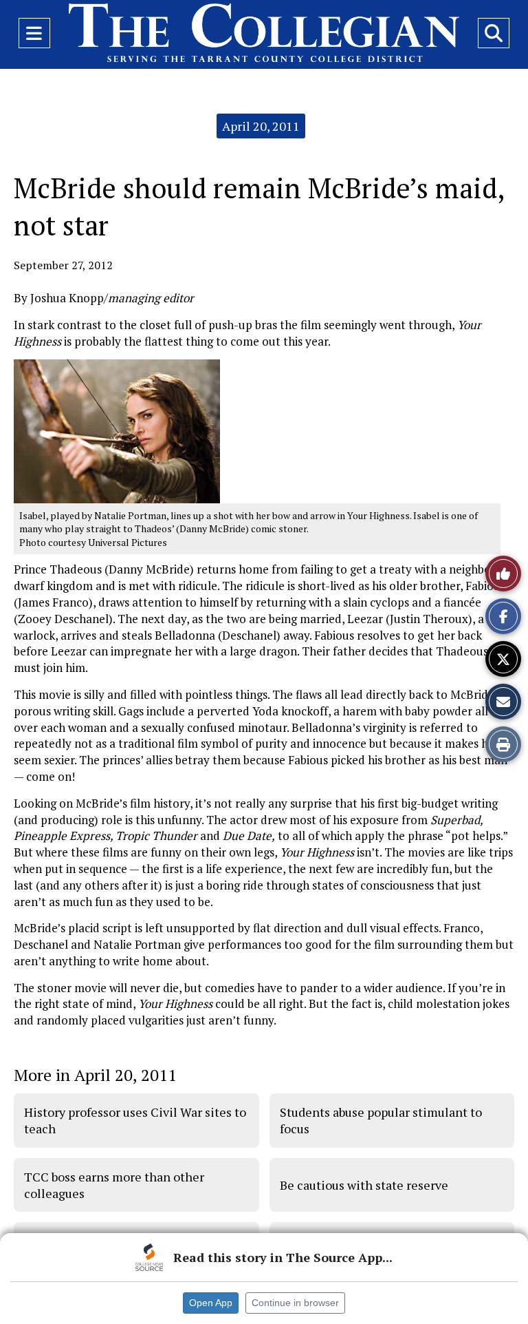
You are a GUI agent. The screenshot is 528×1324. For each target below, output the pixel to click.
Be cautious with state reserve (364, 1185)
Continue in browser (295, 1302)
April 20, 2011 (261, 126)
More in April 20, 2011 (95, 1075)
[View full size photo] (117, 430)
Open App (210, 1302)
